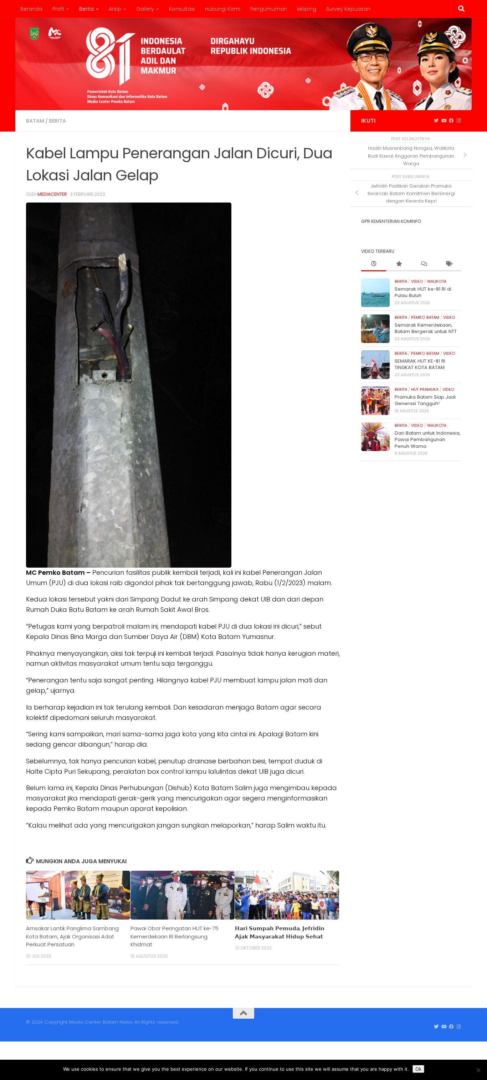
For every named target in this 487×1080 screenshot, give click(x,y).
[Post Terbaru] (373, 264)
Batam (35, 120)
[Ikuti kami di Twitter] (436, 121)
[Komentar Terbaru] (423, 264)
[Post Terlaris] (398, 264)
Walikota (436, 281)
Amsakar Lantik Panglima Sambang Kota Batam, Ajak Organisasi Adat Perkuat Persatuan (72, 936)
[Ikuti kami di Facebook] (451, 121)
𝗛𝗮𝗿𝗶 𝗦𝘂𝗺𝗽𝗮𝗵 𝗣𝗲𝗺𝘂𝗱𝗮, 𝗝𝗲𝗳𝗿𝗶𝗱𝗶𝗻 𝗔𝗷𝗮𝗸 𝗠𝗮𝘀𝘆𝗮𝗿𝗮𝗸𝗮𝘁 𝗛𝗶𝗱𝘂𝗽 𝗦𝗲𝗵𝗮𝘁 (279, 932)
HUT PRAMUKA (425, 389)
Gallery (145, 8)
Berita (86, 8)
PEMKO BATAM (425, 317)
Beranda (31, 8)
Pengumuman (268, 8)
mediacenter (52, 194)
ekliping (306, 8)
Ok (418, 1069)
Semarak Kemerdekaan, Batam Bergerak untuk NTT (426, 328)
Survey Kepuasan (348, 8)
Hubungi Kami (222, 8)
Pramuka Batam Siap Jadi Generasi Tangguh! (425, 400)
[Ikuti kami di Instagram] (458, 121)
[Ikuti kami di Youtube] (443, 121)
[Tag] (448, 264)
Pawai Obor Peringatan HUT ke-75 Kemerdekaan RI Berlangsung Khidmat (174, 936)
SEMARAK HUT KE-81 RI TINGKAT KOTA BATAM (420, 364)
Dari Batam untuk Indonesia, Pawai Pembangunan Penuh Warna (428, 440)
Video (417, 281)
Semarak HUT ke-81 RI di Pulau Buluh (423, 292)
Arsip (115, 8)
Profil (58, 8)
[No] (478, 1070)
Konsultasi (182, 8)
